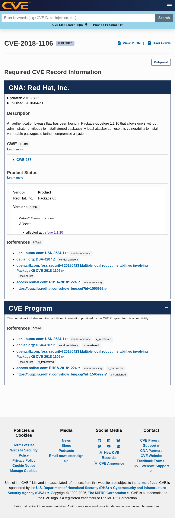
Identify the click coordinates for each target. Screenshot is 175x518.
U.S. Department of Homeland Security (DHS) (73, 488)
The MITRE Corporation (107, 493)
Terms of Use (24, 445)
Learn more (15, 149)
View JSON (131, 43)
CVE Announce (111, 463)
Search (164, 18)
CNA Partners (151, 451)
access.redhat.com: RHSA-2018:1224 (46, 282)
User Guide (161, 43)
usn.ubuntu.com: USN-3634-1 (40, 253)
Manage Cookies (23, 471)
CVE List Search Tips (67, 24)
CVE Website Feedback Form (150, 458)
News (66, 440)
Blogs (66, 445)
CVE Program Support (151, 443)
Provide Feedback (106, 24)
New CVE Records (110, 455)
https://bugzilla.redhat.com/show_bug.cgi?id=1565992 (60, 288)
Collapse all (161, 62)
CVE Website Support (151, 466)
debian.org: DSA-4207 (34, 259)
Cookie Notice (23, 465)
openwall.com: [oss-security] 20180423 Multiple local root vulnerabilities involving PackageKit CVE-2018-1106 (82, 268)
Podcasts (66, 451)
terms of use (147, 483)
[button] (169, 5)
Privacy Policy (23, 460)
